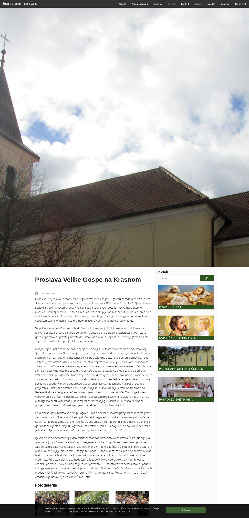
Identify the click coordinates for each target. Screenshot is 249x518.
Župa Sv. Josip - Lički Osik (20, 3)
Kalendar (210, 3)
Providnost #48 (170, 307)
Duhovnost (225, 3)
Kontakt (185, 3)
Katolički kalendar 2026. (177, 337)
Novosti (123, 3)
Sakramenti (240, 3)
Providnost (158, 3)
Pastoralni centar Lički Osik (181, 368)
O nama (172, 3)
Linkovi (197, 3)
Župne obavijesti (140, 3)
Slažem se (186, 510)
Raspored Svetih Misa (176, 399)
